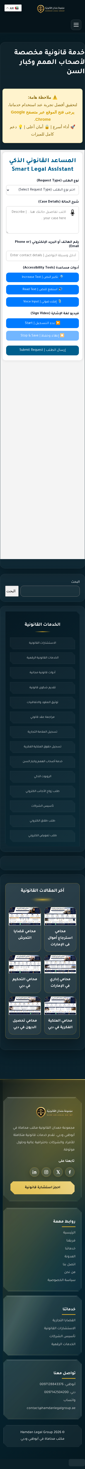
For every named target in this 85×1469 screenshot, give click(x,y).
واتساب (69, 1400)
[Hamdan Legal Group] (42, 9)
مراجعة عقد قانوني (42, 717)
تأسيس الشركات (42, 806)
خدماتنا (70, 1249)
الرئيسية (69, 1233)
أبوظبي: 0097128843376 (57, 1385)
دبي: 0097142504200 (59, 1393)
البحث (75, 582)
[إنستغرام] (46, 1172)
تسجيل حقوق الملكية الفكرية (42, 746)
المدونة (70, 1257)
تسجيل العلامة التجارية (42, 732)
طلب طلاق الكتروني (42, 821)
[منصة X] (58, 1172)
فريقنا (70, 1241)
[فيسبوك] (70, 1172)
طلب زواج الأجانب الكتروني (43, 791)
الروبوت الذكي (42, 776)
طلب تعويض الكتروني (42, 835)
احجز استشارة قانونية (42, 1188)
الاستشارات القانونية (42, 643)
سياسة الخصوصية (61, 1280)
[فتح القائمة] (76, 25)
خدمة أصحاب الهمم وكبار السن (43, 761)
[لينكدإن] (34, 1172)
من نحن (69, 1272)
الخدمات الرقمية (63, 1344)
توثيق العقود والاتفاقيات (42, 702)
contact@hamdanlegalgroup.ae (51, 1408)
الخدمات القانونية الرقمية (42, 658)
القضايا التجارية (64, 1321)
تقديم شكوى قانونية (42, 687)
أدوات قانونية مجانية (42, 672)
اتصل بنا (69, 1264)
